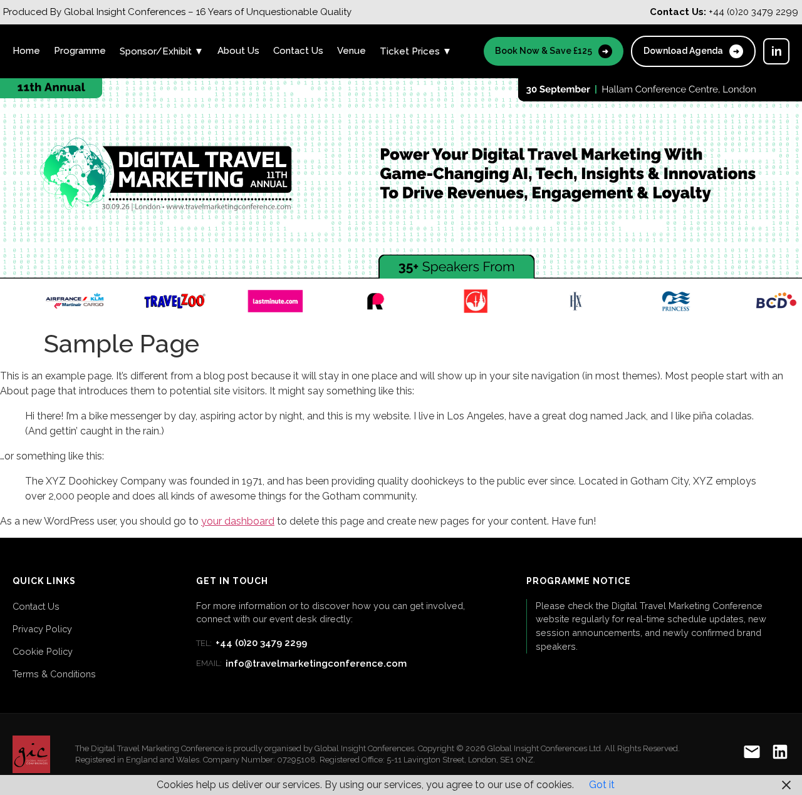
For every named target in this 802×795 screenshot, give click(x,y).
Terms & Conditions (54, 674)
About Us (238, 50)
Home (26, 50)
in (776, 51)
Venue (351, 50)
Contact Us (298, 50)
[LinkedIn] (780, 754)
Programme (80, 50)
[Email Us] (751, 754)
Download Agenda (691, 51)
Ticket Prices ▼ (416, 51)
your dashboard (237, 521)
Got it (602, 785)
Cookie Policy (43, 651)
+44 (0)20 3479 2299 (251, 643)
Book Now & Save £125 (551, 51)
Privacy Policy (42, 628)
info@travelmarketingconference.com (301, 663)
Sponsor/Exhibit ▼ (162, 51)
